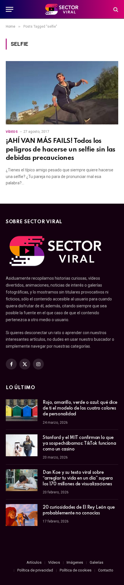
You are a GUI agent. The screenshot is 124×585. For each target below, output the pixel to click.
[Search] (115, 9)
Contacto (105, 570)
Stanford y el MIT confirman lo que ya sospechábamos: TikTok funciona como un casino (79, 444)
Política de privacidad (35, 570)
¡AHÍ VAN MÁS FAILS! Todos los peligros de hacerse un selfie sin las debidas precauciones (60, 149)
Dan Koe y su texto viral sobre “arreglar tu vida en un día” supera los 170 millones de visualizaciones (77, 478)
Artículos (34, 562)
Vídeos (54, 562)
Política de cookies (75, 570)
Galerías (96, 562)
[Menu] (9, 9)
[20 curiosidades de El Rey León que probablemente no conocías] (21, 515)
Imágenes (75, 562)
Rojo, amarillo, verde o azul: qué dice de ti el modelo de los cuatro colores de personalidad (80, 408)
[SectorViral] (62, 9)
